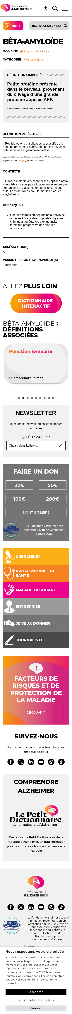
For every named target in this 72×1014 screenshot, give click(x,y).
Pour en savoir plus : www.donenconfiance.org (48, 938)
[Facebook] (10, 762)
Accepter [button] (36, 992)
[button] (47, 8)
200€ (52, 499)
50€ (53, 485)
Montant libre (36, 512)
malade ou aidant (36, 590)
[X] (21, 762)
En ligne (21, 161)
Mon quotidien (34, 59)
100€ (19, 499)
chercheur (28, 556)
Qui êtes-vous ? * (36, 437)
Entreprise (28, 606)
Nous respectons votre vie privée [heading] (35, 952)
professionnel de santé (35, 573)
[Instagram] (51, 762)
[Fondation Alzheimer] (16, 8)
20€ (19, 485)
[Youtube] (41, 762)
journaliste (29, 640)
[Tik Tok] (61, 762)
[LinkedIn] (31, 762)
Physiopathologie (36, 51)
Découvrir (36, 712)
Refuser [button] (36, 1008)
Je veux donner (33, 623)
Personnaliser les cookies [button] (36, 1000)
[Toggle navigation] (65, 8)
